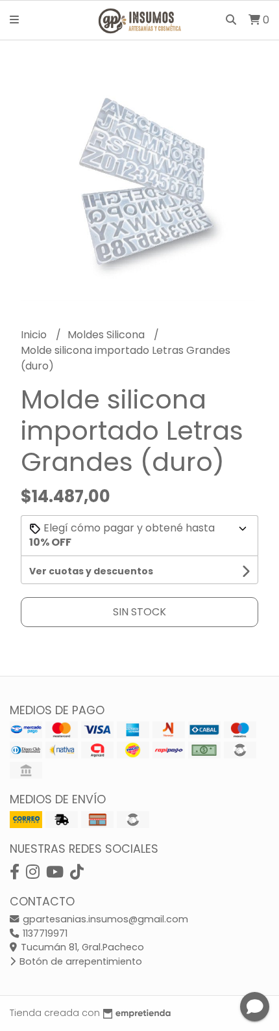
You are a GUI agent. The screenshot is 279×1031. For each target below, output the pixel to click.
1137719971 (43, 933)
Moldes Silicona (107, 334)
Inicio (35, 334)
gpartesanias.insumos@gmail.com (104, 919)
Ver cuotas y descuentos (91, 571)
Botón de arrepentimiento (79, 961)
